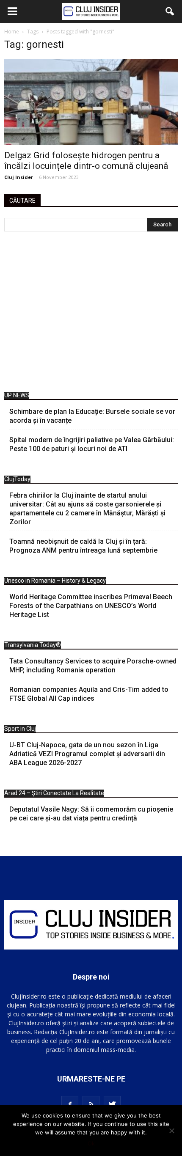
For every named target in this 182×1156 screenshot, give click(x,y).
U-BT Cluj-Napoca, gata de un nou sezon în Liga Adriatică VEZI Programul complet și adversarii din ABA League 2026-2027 (87, 754)
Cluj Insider (18, 177)
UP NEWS (16, 395)
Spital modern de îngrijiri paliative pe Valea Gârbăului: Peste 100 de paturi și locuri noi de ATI (91, 444)
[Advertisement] (91, 314)
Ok (91, 1143)
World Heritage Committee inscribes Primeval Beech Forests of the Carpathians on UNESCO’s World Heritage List (90, 606)
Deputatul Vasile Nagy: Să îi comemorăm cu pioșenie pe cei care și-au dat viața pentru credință (91, 813)
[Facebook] (69, 1104)
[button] (170, 11)
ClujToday (17, 479)
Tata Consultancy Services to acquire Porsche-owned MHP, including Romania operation (92, 665)
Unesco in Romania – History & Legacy (55, 580)
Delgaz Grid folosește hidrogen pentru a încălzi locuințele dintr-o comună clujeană (86, 160)
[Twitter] (112, 1104)
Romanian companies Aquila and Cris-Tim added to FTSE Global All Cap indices (88, 693)
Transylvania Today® (32, 644)
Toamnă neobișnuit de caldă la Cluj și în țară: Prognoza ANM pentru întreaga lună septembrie (83, 545)
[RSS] (91, 1104)
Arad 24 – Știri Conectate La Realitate (54, 793)
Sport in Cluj (20, 728)
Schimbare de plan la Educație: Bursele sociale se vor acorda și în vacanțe (92, 415)
